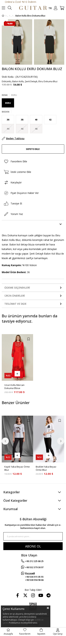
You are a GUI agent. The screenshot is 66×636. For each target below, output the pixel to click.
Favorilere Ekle (28, 339)
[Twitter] (25, 595)
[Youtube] (41, 595)
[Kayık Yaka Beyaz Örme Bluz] (17, 439)
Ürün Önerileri (14, 295)
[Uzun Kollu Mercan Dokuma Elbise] (17, 357)
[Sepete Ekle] (17, 373)
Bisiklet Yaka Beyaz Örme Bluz (46, 468)
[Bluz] (12, 15)
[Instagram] (33, 595)
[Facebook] (17, 595)
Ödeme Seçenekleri (17, 287)
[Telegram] (48, 595)
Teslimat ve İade (15, 303)
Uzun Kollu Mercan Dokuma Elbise (14, 386)
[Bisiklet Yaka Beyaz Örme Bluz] (48, 439)
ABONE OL (33, 546)
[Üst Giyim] (9, 15)
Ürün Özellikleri (15, 224)
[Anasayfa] (5, 15)
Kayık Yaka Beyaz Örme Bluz (17, 468)
